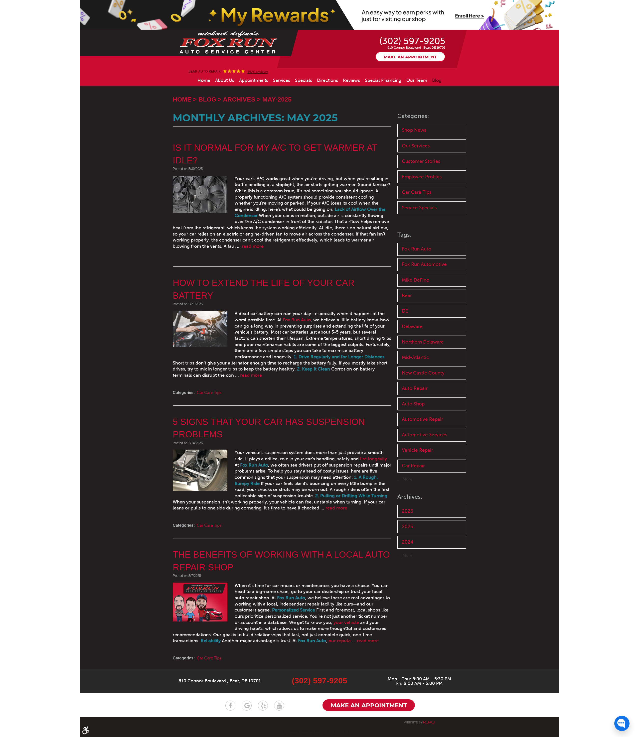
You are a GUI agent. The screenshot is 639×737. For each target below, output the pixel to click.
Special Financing (383, 80)
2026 (407, 511)
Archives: (409, 496)
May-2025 (277, 99)
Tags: (404, 235)
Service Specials (419, 207)
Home (203, 80)
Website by (419, 722)
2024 (407, 542)
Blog (437, 80)
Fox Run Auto (297, 319)
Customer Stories (421, 161)
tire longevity (373, 458)
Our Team (416, 80)
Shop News (414, 130)
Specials (303, 80)
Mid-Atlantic (415, 357)
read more (253, 246)
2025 (407, 526)
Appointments (253, 80)
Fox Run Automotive (424, 264)
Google (247, 706)
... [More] (405, 479)
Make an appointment (410, 57)
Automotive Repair (422, 419)
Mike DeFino (415, 280)
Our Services (416, 145)
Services (281, 80)
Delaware (412, 326)
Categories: (413, 116)
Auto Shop (413, 403)
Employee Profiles (422, 176)
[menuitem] (203, 80)
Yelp (263, 706)
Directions (327, 80)
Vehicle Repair (417, 450)
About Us (224, 80)
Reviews (351, 80)
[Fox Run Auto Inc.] (228, 42)
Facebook (230, 706)
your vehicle (346, 622)
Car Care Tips (209, 392)
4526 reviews (257, 72)
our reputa (339, 640)
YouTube (279, 706)
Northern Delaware (423, 342)
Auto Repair (415, 388)
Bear (407, 295)
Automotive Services (424, 434)
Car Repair (413, 465)
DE (405, 311)
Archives (239, 99)
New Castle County (423, 372)
